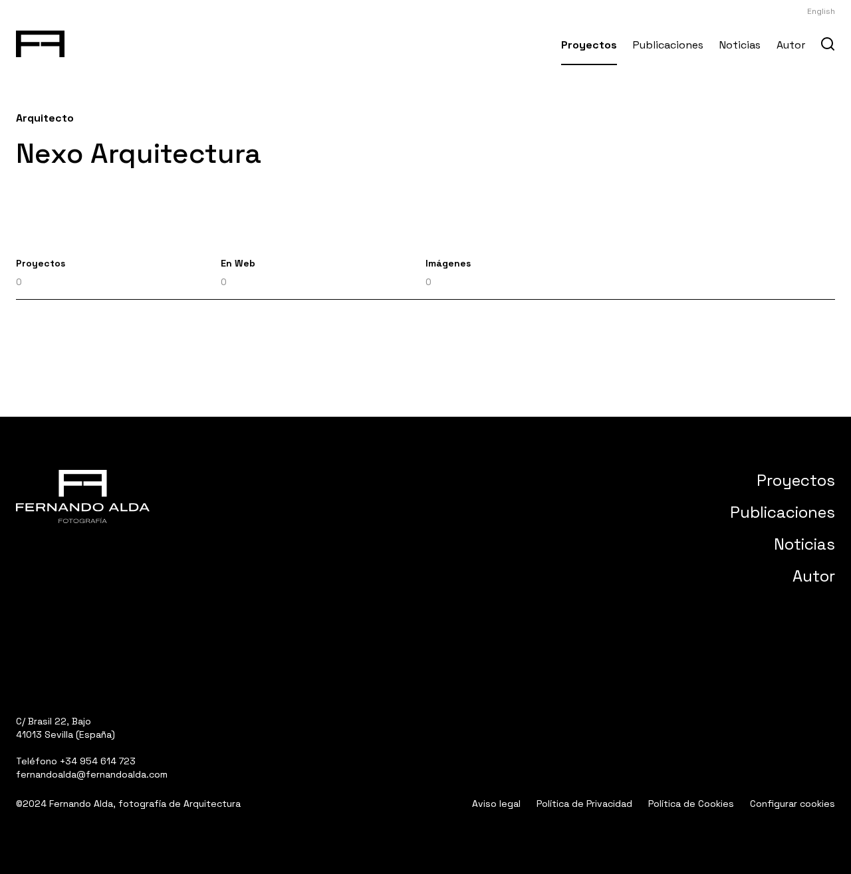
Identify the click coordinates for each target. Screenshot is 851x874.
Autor (791, 45)
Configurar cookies (792, 804)
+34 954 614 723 (98, 761)
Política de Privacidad (584, 804)
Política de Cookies (691, 804)
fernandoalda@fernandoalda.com (92, 774)
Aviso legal (496, 804)
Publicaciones (668, 45)
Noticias (740, 45)
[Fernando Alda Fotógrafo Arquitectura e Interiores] (40, 41)
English (821, 11)
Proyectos (589, 45)
